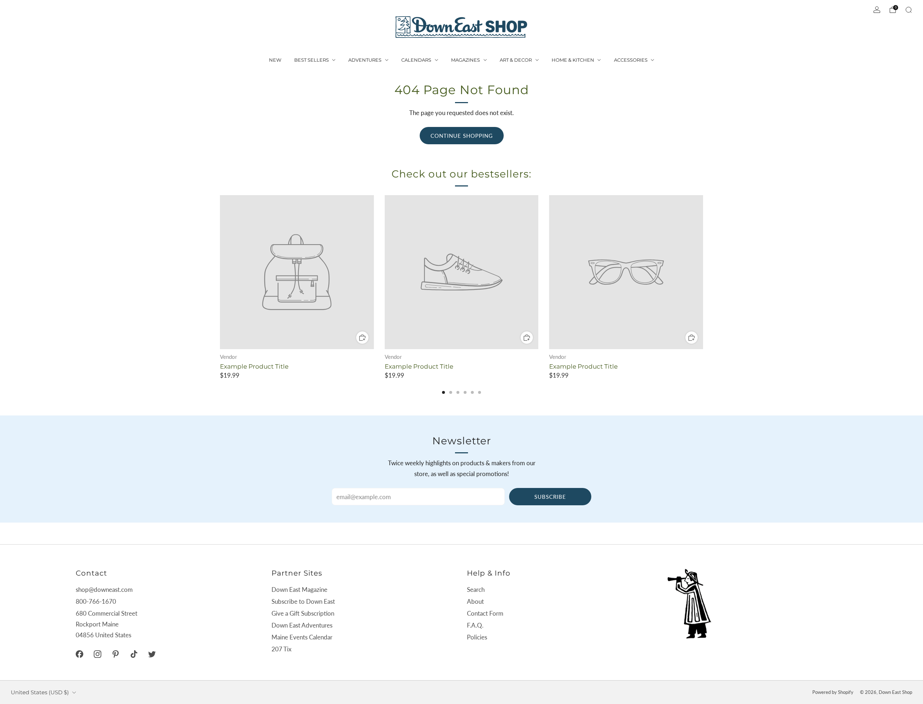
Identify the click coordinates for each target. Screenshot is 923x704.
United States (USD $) (40, 692)
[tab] (443, 392)
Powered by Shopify (832, 692)
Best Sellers (311, 60)
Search (476, 589)
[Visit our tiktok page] (134, 654)
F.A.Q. (475, 625)
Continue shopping (461, 135)
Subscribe (550, 496)
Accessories (631, 60)
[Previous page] (220, 272)
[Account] (876, 9)
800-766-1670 (96, 601)
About (475, 601)
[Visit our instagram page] (97, 654)
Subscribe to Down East (303, 601)
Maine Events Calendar (301, 637)
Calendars (416, 60)
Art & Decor (516, 60)
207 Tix (281, 649)
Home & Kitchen (573, 60)
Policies (477, 637)
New (275, 60)
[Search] (908, 9)
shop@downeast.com (104, 589)
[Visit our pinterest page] (116, 654)
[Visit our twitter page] (152, 654)
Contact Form (485, 613)
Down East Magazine (299, 589)
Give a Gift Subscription (302, 613)
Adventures (364, 60)
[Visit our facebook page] (79, 654)
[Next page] (703, 272)
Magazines (465, 60)
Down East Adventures (301, 625)
